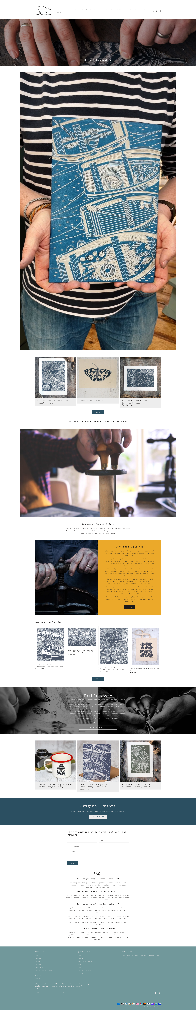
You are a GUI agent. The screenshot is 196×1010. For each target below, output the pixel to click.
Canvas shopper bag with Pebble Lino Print (144, 669)
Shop (36, 955)
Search (80, 955)
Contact (37, 978)
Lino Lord (147, 1006)
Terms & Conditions (84, 970)
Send (72, 863)
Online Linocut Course (42, 973)
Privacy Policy (83, 973)
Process (37, 961)
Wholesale (38, 976)
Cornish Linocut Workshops (44, 970)
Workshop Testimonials (85, 961)
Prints (129, 607)
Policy (80, 967)
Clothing (38, 964)
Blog (79, 964)
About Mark (38, 958)
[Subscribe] (63, 993)
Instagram (98, 723)
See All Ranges (98, 816)
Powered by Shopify (155, 1006)
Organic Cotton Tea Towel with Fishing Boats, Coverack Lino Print (49, 665)
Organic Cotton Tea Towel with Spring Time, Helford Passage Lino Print (81, 651)
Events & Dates (40, 967)
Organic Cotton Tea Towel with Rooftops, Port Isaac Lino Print (111, 668)
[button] (59, 9)
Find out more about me (98, 727)
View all (98, 412)
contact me (125, 958)
